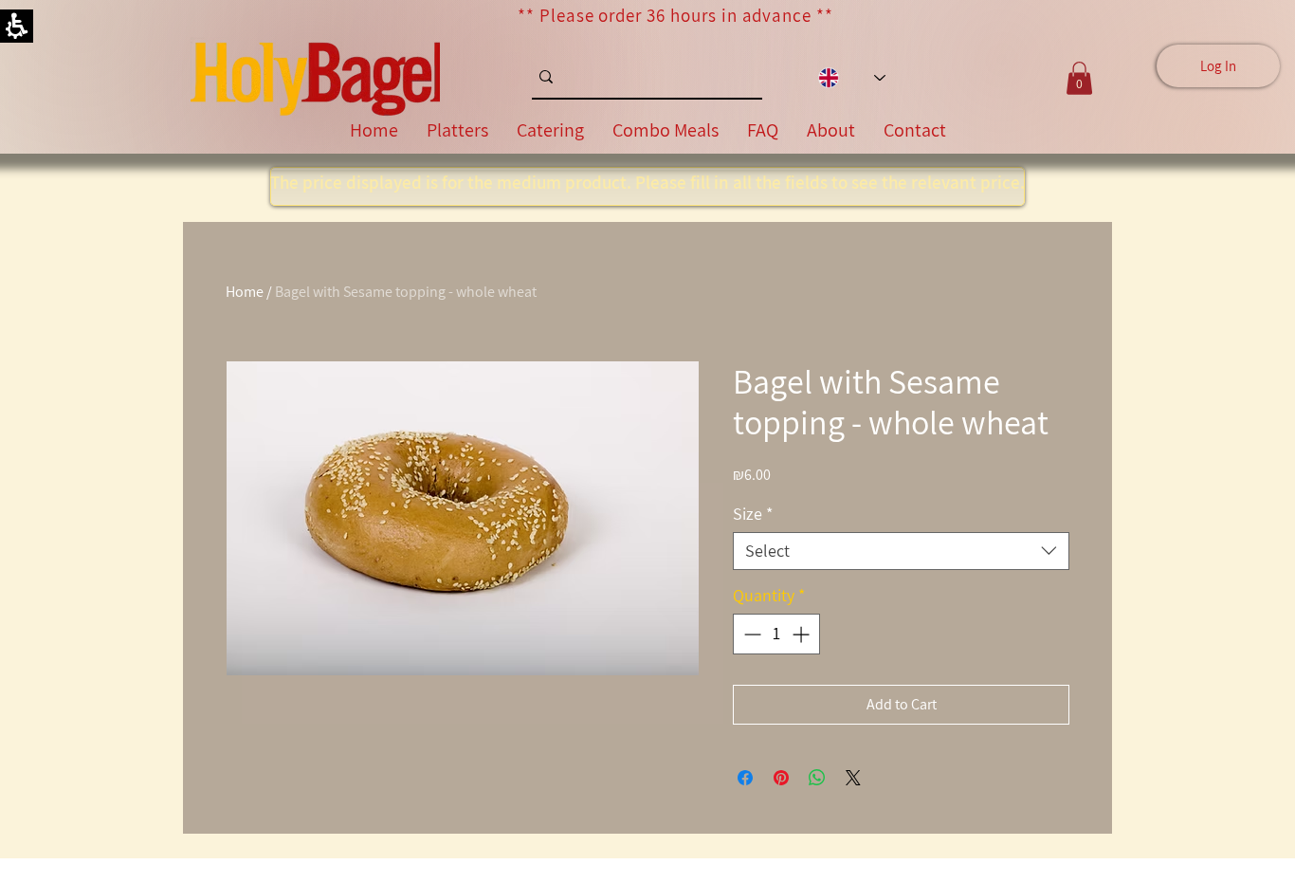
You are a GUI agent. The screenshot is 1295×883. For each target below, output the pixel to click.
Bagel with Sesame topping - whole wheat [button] (406, 292)
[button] (901, 551)
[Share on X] (853, 777)
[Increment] (802, 634)
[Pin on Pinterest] (781, 777)
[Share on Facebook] (745, 777)
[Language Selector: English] (852, 78)
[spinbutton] (776, 634)
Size (753, 514)
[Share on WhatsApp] (817, 777)
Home (245, 292)
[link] (315, 78)
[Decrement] (750, 634)
